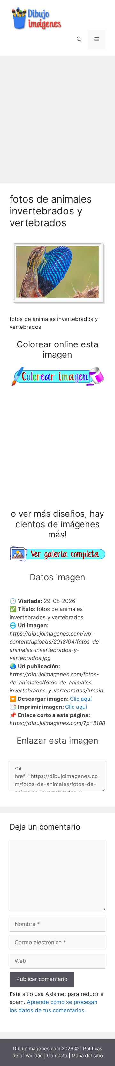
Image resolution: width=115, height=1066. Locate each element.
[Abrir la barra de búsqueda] (79, 39)
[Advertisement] (57, 116)
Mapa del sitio (87, 1056)
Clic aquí (81, 699)
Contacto (57, 1056)
